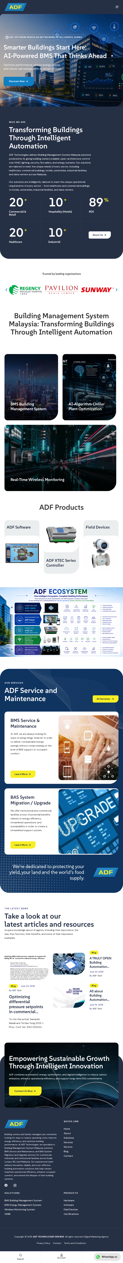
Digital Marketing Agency (96, 1236)
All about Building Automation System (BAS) (99, 995)
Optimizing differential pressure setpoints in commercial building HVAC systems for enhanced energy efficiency (26, 1004)
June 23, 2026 (97, 971)
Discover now (17, 85)
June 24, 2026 (28, 986)
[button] (6, 290)
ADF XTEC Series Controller (61, 563)
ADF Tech (16, 990)
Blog (13, 986)
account (61, 1257)
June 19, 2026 (96, 1004)
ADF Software (19, 527)
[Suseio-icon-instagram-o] (15, 1185)
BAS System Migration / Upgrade (30, 800)
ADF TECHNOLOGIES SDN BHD (48, 1236)
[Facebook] (6, 1185)
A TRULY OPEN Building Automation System (100, 962)
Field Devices (98, 527)
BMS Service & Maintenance (25, 723)
